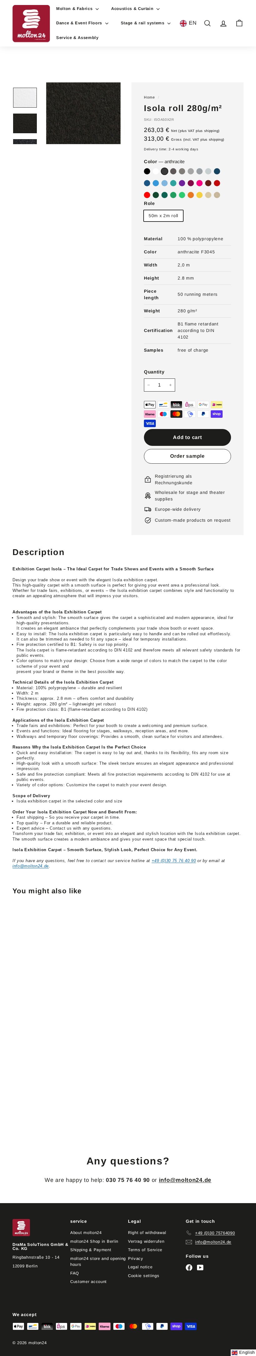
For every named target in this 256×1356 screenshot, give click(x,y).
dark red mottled (208, 183)
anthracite (164, 171)
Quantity (154, 371)
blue (156, 183)
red (217, 183)
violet (191, 183)
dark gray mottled (173, 171)
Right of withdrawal (147, 1232)
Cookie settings (144, 1275)
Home (149, 97)
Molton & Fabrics (75, 8)
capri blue (147, 183)
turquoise (173, 183)
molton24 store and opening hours (98, 1261)
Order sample (187, 456)
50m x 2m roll (163, 215)
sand (217, 195)
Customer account (88, 1281)
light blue (164, 183)
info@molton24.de (30, 866)
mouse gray (182, 171)
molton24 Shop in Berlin (94, 1241)
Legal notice (140, 1267)
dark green (156, 195)
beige (208, 195)
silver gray (199, 171)
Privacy (135, 1258)
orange (191, 195)
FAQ (74, 1273)
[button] (188, 23)
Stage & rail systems (143, 23)
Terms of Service (145, 1249)
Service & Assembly (77, 37)
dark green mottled (164, 195)
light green (182, 195)
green (173, 195)
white (156, 171)
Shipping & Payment (90, 1249)
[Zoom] (83, 113)
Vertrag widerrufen (146, 1241)
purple (182, 183)
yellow (199, 195)
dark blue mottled (217, 171)
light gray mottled (208, 171)
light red (147, 195)
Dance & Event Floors (80, 23)
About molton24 (86, 1232)
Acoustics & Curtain (133, 8)
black (147, 171)
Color (164, 161)
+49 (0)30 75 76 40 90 (174, 860)
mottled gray (191, 171)
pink (199, 183)
